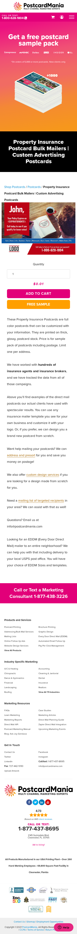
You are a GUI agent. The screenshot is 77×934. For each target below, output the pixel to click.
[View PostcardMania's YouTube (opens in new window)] (48, 802)
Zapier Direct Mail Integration (52, 724)
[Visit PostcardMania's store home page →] (38, 6)
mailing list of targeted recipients (41, 500)
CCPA (23, 929)
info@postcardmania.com (50, 766)
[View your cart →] (52, 17)
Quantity (38, 264)
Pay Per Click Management (51, 645)
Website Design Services (16, 645)
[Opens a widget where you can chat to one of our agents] (63, 927)
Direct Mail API (11, 724)
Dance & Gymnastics (14, 678)
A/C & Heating (11, 668)
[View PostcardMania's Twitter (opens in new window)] (35, 802)
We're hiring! (38, 844)
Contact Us (9, 752)
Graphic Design (45, 631)
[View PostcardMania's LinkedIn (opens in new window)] (42, 802)
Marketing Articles (47, 715)
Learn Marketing (12, 715)
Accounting (44, 668)
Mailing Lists (10, 636)
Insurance (43, 682)
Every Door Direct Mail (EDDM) (52, 636)
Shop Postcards (14, 187)
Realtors (42, 687)
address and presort (21, 455)
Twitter (7, 757)
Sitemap (31, 921)
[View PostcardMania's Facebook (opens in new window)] (29, 802)
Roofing (8, 692)
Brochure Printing (47, 627)
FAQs (7, 710)
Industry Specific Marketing (21, 661)
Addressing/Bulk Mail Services (19, 631)
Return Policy (52, 929)
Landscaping (10, 687)
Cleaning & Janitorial (48, 673)
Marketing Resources (17, 703)
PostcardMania (29, 927)
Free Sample (38, 304)
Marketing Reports (13, 720)
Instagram (43, 757)
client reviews (45, 819)
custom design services (42, 475)
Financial (8, 682)
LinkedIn (8, 761)
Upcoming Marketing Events (52, 729)
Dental (41, 678)
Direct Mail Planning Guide (51, 720)
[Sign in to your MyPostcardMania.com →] (61, 17)
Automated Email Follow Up (51, 641)
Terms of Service (35, 929)
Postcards (34, 187)
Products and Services (17, 620)
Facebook (43, 752)
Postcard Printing (12, 627)
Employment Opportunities (50, 921)
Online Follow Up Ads (14, 641)
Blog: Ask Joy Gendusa (15, 734)
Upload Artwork (11, 771)
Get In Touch (12, 745)
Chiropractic (10, 673)
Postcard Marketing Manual (17, 729)
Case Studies (44, 710)
